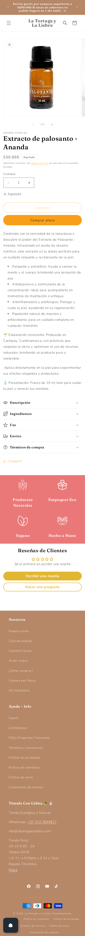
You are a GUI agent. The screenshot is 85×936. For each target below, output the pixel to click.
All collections (19, 690)
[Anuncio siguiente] (77, 7)
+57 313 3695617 (42, 822)
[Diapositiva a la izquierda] (33, 124)
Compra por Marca (22, 681)
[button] (9, 23)
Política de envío (21, 777)
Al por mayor (18, 661)
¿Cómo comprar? (21, 671)
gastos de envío (40, 163)
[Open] (10, 925)
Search (14, 718)
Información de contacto (44, 932)
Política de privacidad (24, 758)
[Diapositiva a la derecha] (52, 124)
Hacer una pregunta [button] (42, 587)
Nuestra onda (19, 631)
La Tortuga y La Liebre (38, 913)
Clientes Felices (20, 651)
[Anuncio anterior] (8, 7)
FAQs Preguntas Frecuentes (29, 738)
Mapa (13, 870)
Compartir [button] (15, 461)
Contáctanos (18, 728)
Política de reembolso (25, 767)
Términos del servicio (32, 925)
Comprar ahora (43, 220)
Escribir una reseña (42, 576)
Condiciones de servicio (26, 787)
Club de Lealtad (20, 641)
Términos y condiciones (26, 748)
